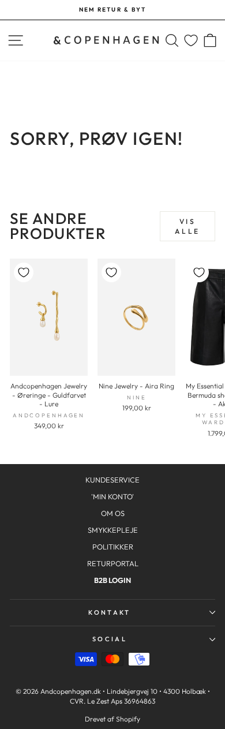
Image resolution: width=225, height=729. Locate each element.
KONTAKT (109, 612)
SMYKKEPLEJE (113, 529)
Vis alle (187, 226)
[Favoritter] (190, 40)
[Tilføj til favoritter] (24, 272)
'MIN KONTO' (112, 496)
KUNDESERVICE (112, 479)
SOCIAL (109, 639)
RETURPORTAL (112, 563)
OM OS (113, 513)
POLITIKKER (112, 546)
